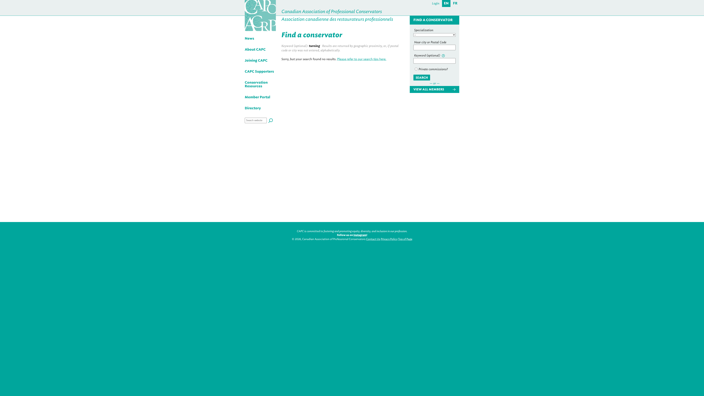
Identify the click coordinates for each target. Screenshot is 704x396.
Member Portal (257, 97)
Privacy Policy (389, 239)
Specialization (423, 30)
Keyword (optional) (427, 55)
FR (455, 3)
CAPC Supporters (259, 71)
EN (446, 3)
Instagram (359, 235)
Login (435, 3)
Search (422, 77)
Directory (253, 108)
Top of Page (405, 239)
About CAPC (255, 49)
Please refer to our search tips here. (361, 59)
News (249, 38)
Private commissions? (433, 69)
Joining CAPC (256, 60)
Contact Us (373, 239)
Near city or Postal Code (430, 42)
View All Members (428, 89)
